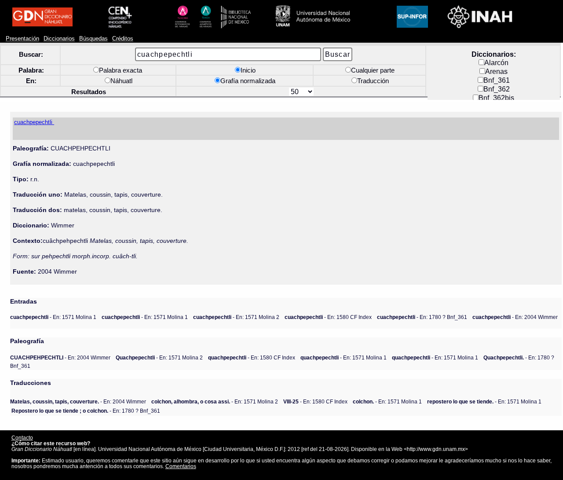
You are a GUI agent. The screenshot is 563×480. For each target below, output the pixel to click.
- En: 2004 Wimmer (515, 317)
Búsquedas (93, 39)
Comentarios (180, 466)
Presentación (22, 39)
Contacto (22, 437)
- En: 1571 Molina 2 (236, 317)
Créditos (122, 39)
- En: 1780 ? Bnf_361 (422, 317)
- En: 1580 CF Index (328, 317)
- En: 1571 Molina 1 (53, 317)
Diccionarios (59, 39)
